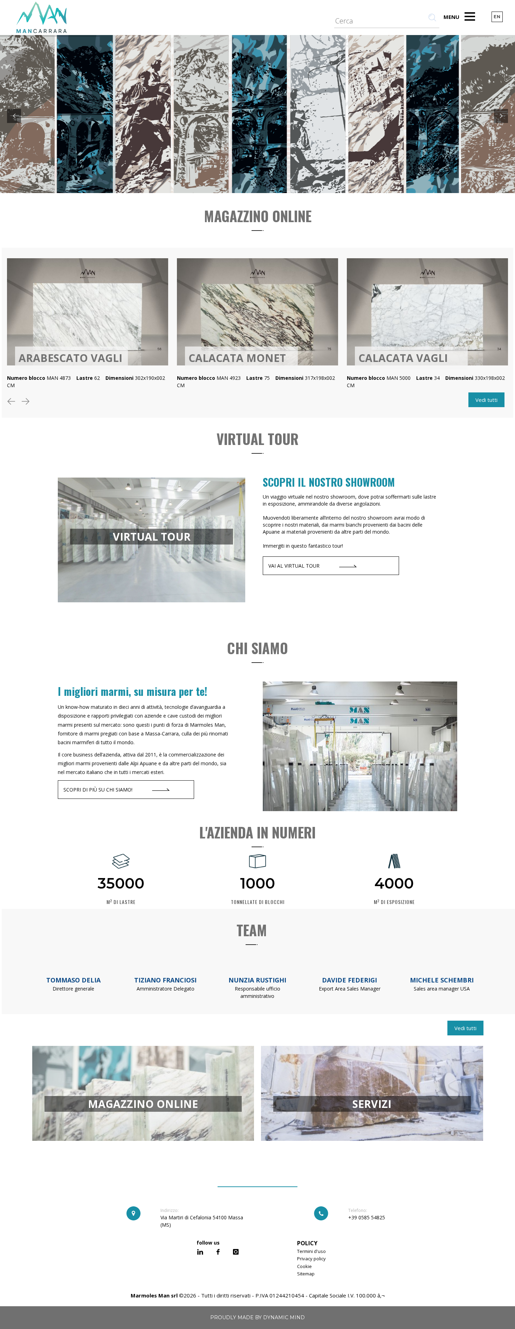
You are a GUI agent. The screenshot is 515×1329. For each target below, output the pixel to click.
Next (26, 403)
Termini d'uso (311, 1251)
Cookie (304, 1266)
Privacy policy (311, 1258)
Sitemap (306, 1273)
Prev (12, 403)
